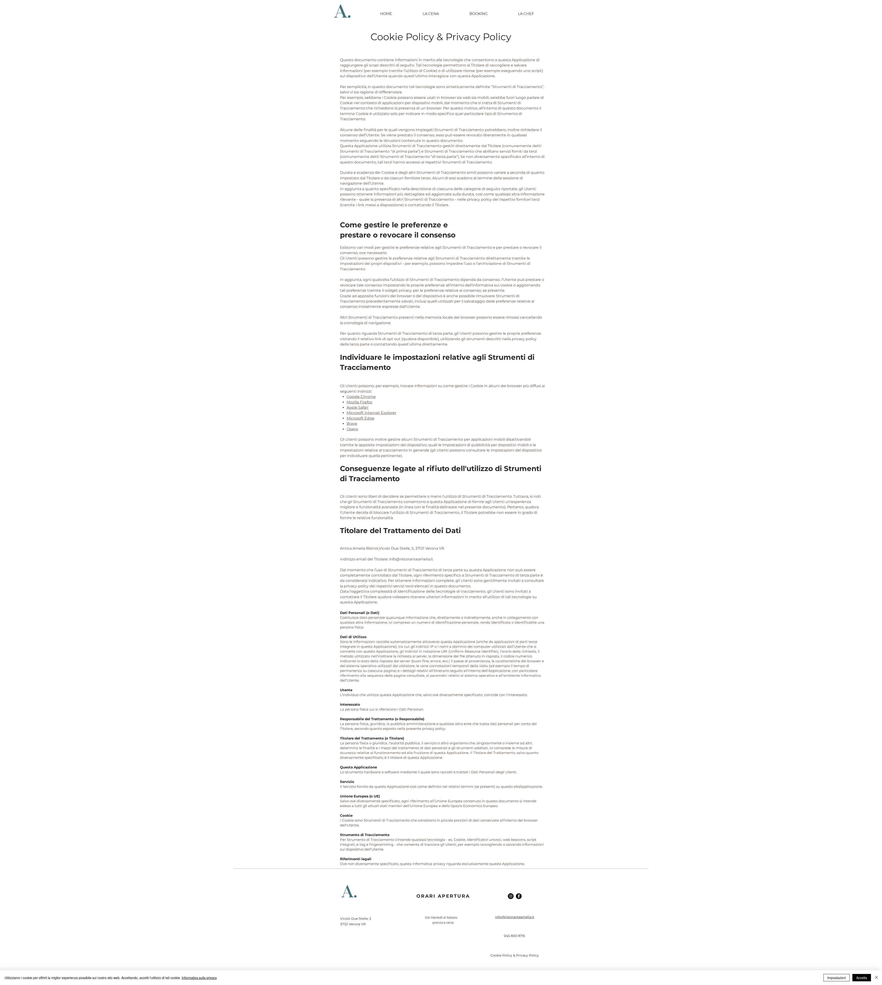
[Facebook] (519, 896)
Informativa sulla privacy (199, 977)
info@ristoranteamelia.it (411, 559)
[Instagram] (511, 896)
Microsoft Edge (360, 418)
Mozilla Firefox (359, 402)
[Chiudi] (876, 977)
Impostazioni (836, 977)
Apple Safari (357, 407)
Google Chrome (361, 396)
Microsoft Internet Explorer (371, 413)
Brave (352, 423)
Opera (352, 429)
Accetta (861, 977)
